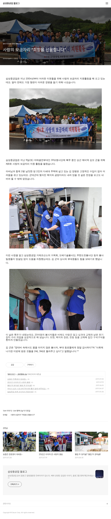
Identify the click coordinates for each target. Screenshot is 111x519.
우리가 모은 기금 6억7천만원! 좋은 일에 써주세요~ (27, 388)
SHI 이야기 (11, 374)
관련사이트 (7, 504)
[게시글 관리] (20, 365)
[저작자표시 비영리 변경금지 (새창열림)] (40, 365)
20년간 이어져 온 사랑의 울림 (18, 382)
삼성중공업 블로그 (11, 3)
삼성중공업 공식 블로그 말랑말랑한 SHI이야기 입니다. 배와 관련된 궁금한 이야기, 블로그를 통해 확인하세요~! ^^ (51, 477)
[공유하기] (16, 365)
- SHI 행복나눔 (22, 374)
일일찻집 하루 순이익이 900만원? (20, 392)
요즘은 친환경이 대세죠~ (17, 379)
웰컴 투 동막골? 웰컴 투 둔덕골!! (19, 385)
